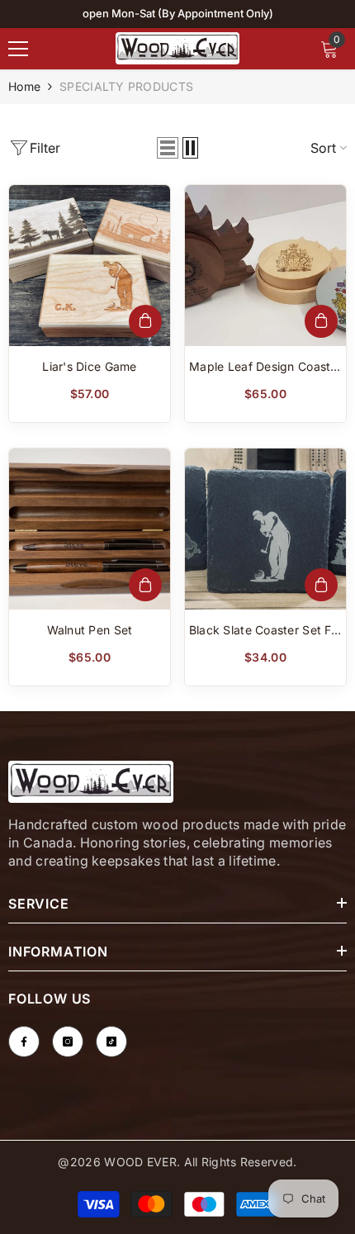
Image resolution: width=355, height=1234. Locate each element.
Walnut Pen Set (90, 630)
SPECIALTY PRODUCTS (126, 86)
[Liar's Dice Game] (89, 265)
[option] (177, 14)
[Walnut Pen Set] (89, 529)
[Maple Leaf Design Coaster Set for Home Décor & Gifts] (265, 265)
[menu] (18, 49)
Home (24, 86)
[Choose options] (145, 321)
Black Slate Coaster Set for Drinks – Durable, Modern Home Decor (266, 631)
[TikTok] (111, 1041)
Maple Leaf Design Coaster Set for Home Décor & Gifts (265, 367)
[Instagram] (67, 1041)
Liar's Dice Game (89, 366)
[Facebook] (24, 1041)
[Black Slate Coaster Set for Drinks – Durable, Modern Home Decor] (265, 529)
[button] (167, 148)
